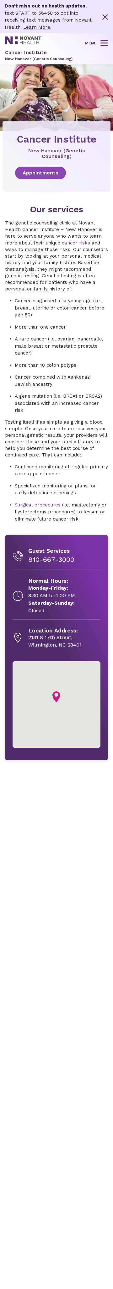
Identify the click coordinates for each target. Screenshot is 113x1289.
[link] (56, 173)
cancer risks (76, 243)
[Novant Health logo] (24, 43)
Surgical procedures (38, 505)
